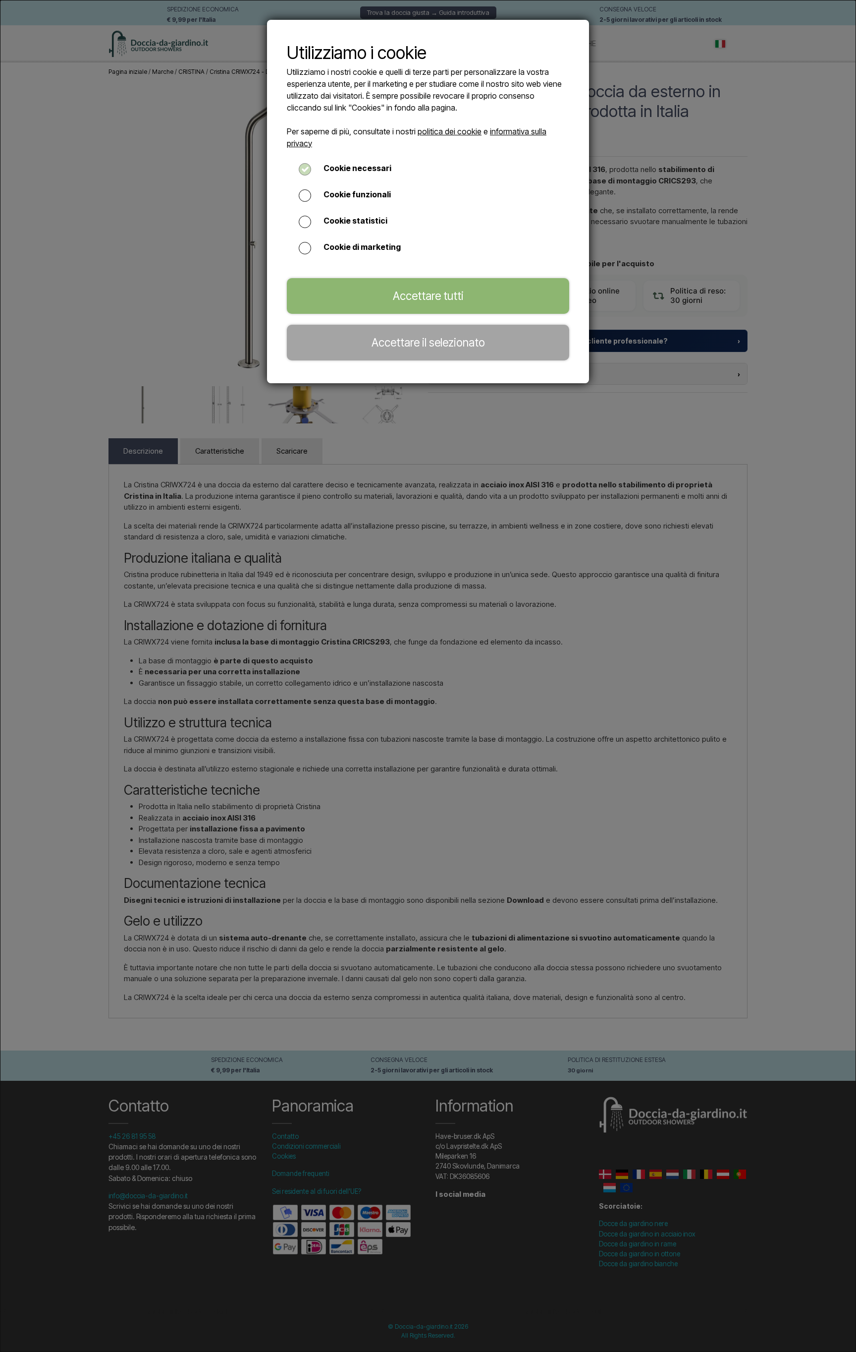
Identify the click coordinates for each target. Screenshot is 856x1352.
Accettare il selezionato (428, 342)
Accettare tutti (428, 295)
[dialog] (428, 676)
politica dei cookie (450, 131)
